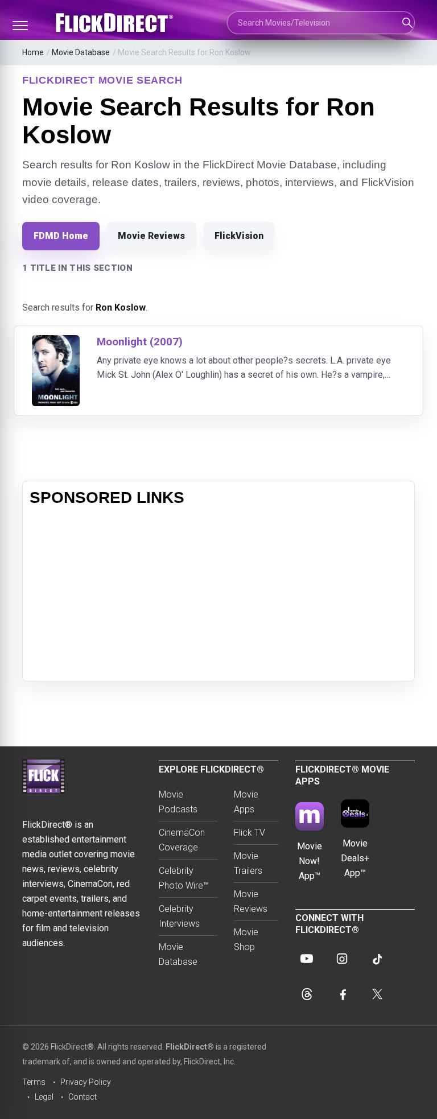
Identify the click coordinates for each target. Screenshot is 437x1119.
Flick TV (249, 832)
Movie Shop (246, 939)
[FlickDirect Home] (116, 22)
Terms (34, 1082)
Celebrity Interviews (179, 916)
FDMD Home (61, 235)
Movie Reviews (151, 235)
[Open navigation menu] (20, 26)
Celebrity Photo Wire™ (184, 878)
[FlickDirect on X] (377, 993)
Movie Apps (246, 802)
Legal (44, 1096)
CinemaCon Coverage (182, 840)
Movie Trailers (248, 863)
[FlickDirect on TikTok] (377, 958)
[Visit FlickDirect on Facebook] (342, 993)
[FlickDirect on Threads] (306, 993)
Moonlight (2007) (140, 341)
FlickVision (239, 235)
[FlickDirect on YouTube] (306, 958)
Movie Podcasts (178, 802)
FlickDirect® (190, 1046)
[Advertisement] (218, 594)
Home (33, 52)
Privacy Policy (85, 1082)
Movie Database (81, 52)
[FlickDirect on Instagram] (342, 958)
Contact (82, 1096)
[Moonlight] (56, 342)
